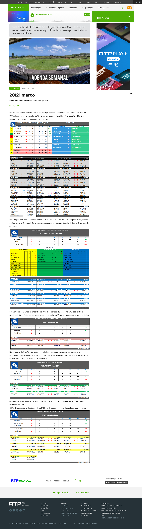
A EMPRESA (105, 503)
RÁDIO (43, 511)
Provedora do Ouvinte (89, 511)
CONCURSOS (65, 511)
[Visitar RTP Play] (113, 56)
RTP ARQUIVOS (45, 513)
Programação (87, 8)
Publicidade (62, 523)
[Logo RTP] (19, 504)
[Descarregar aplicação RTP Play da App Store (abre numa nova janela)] (110, 482)
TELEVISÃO (44, 508)
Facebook (10, 510)
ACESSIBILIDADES (86, 513)
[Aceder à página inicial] (18, 7)
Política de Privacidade (17, 523)
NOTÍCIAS (44, 503)
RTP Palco (80, 2)
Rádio (60, 2)
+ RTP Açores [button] (103, 8)
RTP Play (69, 2)
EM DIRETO (64, 506)
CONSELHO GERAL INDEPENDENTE (112, 506)
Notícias (29, 2)
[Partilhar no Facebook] (10, 105)
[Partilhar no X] (14, 105)
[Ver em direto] (18, 16)
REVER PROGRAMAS (67, 508)
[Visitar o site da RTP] (20, 2)
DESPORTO (44, 506)
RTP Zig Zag (92, 2)
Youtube (20, 510)
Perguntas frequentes (69, 513)
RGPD (103, 515)
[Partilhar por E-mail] (18, 105)
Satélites (84, 515)
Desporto (39, 2)
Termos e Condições (49, 523)
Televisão (51, 2)
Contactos (82, 492)
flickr (24, 510)
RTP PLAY (64, 503)
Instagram (17, 510)
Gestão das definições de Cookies (113, 518)
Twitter (14, 510)
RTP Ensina (104, 2)
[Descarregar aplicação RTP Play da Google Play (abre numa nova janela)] (122, 482)
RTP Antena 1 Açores (55, 8)
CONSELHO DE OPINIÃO (108, 508)
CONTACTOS (85, 503)
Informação (36, 8)
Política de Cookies (33, 523)
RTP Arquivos (117, 2)
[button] (122, 8)
